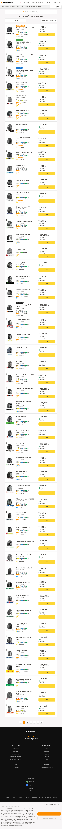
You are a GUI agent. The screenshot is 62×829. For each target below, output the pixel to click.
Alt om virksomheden (15, 759)
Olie (18, 6)
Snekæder (12, 6)
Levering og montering (35, 6)
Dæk (3, 6)
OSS (31, 791)
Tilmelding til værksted (15, 756)
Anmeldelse (15, 754)
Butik (21, 6)
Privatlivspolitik (15, 767)
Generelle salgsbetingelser (15, 762)
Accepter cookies (49, 814)
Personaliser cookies (49, 818)
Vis (47, 34)
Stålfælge (46, 751)
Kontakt (48, 2)
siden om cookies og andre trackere (14, 825)
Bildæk (46, 748)
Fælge (7, 6)
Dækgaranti (15, 748)
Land (15, 764)
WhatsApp (31, 781)
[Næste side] (41, 722)
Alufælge (46, 754)
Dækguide (15, 751)
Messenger (31, 785)
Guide (26, 6)
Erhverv (26, 2)
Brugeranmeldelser (37, 2)
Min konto (58, 2)
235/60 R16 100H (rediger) (31, 12)
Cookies (15, 770)
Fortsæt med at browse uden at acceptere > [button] (51, 804)
